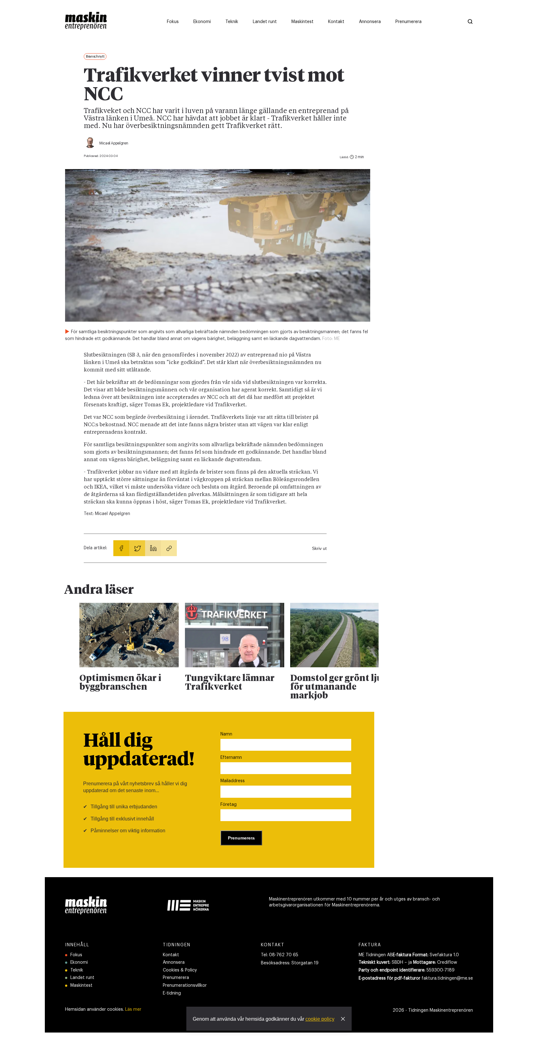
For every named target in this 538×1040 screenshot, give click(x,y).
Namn (226, 734)
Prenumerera (176, 978)
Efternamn (231, 757)
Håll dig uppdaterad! (138, 750)
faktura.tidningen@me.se (447, 978)
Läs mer (133, 1009)
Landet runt (82, 978)
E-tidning (172, 993)
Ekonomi (79, 962)
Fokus (76, 955)
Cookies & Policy (180, 970)
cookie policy (319, 1019)
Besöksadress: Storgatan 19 (290, 963)
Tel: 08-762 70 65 (279, 955)
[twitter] (137, 548)
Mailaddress (232, 781)
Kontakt (171, 955)
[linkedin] (153, 548)
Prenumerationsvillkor (185, 985)
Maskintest (81, 985)
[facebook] (121, 548)
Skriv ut (319, 548)
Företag (228, 804)
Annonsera (174, 962)
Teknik (76, 970)
